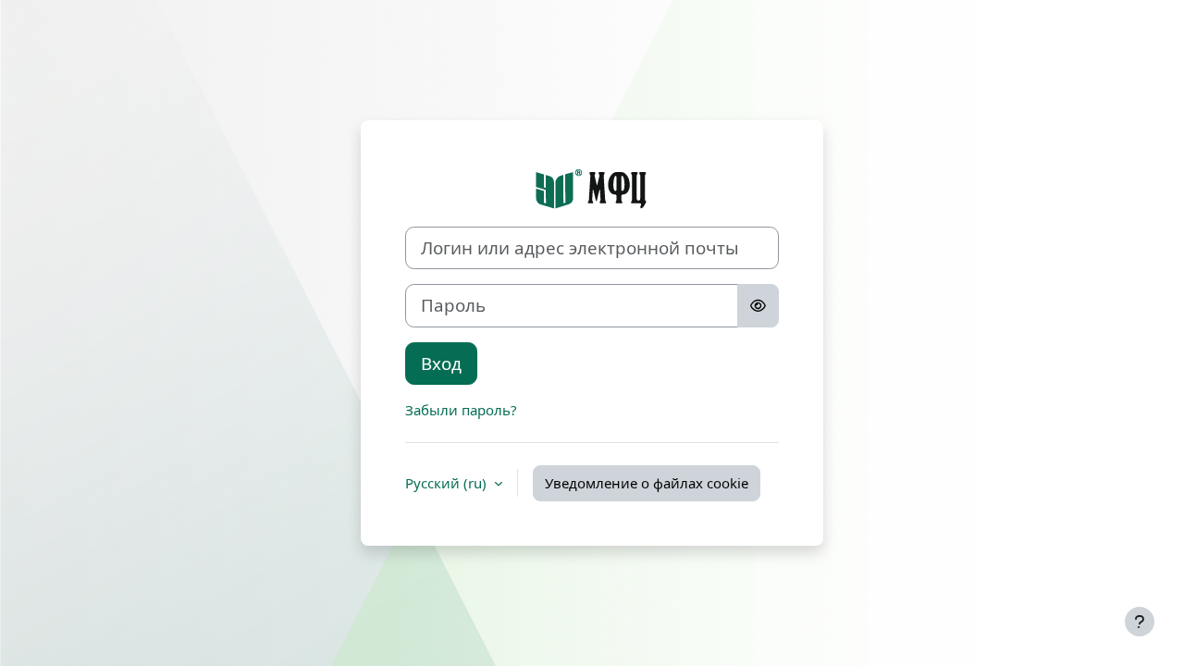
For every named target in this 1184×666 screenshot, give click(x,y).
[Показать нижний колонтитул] (1139, 621)
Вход (441, 363)
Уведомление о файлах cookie (646, 483)
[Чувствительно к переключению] (758, 305)
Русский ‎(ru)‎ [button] (447, 483)
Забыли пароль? (461, 410)
